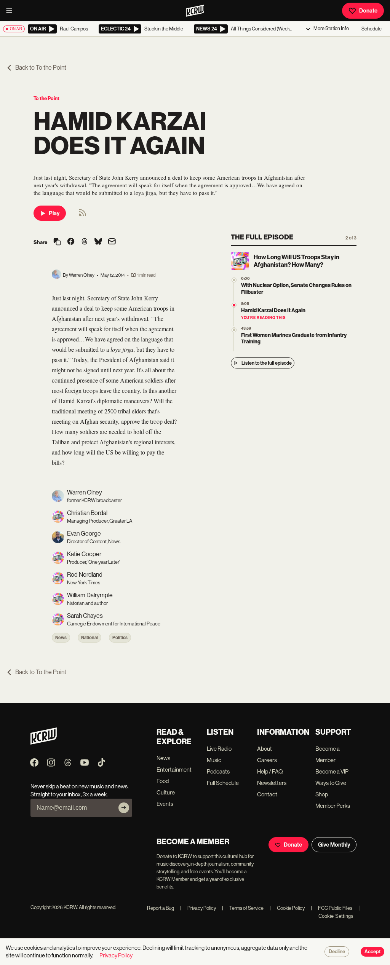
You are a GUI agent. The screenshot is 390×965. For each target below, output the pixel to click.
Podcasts (218, 771)
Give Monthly (334, 844)
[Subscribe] (123, 807)
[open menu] (11, 10)
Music (214, 760)
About (264, 748)
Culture (166, 792)
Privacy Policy (198, 908)
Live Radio (219, 748)
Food (163, 781)
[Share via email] (112, 242)
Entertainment (174, 769)
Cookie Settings (335, 916)
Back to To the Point (40, 67)
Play (54, 213)
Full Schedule (223, 783)
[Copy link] (57, 242)
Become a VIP (331, 771)
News (61, 637)
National (89, 637)
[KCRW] (43, 742)
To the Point (46, 98)
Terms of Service (243, 908)
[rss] (82, 215)
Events (165, 804)
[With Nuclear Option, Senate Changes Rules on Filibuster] (234, 280)
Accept (372, 952)
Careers (267, 760)
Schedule (371, 29)
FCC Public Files (331, 908)
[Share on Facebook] (71, 242)
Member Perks (332, 805)
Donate (368, 10)
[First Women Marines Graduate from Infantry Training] (234, 330)
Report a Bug (160, 908)
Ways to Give (330, 783)
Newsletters (271, 783)
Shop (321, 794)
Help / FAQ (270, 771)
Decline (337, 952)
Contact (267, 794)
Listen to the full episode (266, 363)
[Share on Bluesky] (98, 242)
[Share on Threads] (84, 242)
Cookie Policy (287, 908)
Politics (120, 637)
